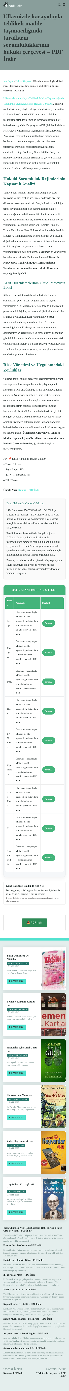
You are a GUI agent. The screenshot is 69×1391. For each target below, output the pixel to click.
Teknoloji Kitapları (18, 1009)
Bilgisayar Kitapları (18, 963)
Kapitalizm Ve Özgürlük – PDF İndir (22, 1304)
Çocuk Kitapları (16, 1145)
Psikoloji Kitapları (17, 1055)
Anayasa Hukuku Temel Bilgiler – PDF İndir (26, 1333)
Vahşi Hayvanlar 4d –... (20, 1141)
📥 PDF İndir (34, 922)
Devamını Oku (16, 981)
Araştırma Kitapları (18, 1099)
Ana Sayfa (8, 81)
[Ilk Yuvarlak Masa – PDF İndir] (53, 1106)
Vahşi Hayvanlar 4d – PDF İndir (19, 1289)
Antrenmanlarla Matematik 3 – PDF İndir (24, 1348)
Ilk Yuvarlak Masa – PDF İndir (19, 1275)
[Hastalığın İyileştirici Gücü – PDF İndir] (53, 1060)
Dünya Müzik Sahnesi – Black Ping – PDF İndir (27, 1319)
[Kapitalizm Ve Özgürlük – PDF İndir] (53, 1198)
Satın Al (48, 623)
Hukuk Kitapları (23, 81)
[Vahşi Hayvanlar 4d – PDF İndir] (53, 1152)
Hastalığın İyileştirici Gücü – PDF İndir (23, 1260)
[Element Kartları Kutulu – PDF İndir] (53, 1014)
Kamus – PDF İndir (28, 490)
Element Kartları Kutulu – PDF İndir (22, 1245)
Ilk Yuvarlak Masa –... (19, 1095)
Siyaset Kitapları (16, 1192)
